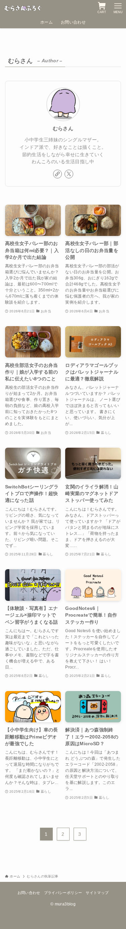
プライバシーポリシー (63, 893)
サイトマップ (97, 893)
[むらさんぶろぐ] (23, 8)
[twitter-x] (69, 174)
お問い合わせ (28, 893)
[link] (57, 174)
